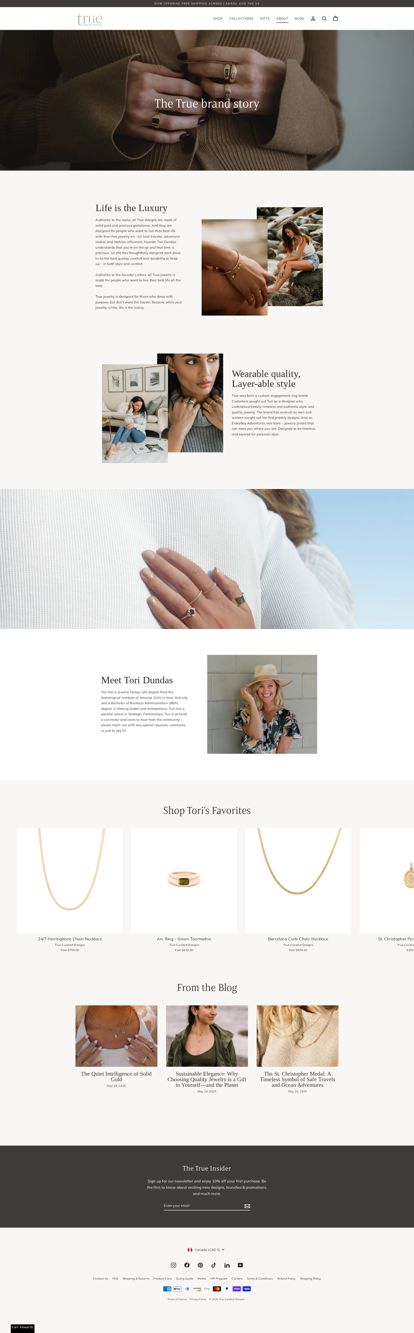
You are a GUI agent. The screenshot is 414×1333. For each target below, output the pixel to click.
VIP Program (218, 1278)
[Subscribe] (246, 1206)
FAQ (115, 1278)
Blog (299, 18)
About (282, 18)
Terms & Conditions (260, 1278)
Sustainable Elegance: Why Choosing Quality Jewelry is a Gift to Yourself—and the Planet (207, 1079)
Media (202, 1278)
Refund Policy (286, 1278)
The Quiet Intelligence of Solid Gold (116, 1076)
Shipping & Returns (136, 1278)
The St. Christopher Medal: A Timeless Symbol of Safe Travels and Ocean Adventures (297, 1079)
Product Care (163, 1278)
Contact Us (100, 1278)
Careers (237, 1278)
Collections (241, 18)
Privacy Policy (198, 1299)
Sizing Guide (184, 1278)
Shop (218, 18)
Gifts (265, 18)
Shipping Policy (310, 1278)
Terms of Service (177, 1299)
